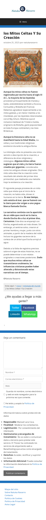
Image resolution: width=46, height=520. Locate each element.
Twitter (15, 307)
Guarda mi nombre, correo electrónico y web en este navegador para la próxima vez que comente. (24, 394)
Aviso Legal (10, 504)
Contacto (9, 495)
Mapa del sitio (11, 489)
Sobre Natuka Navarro (15, 492)
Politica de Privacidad (15, 501)
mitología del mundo (31, 286)
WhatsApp (30, 314)
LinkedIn (15, 314)
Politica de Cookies (13, 498)
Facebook (28, 307)
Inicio (18, 286)
